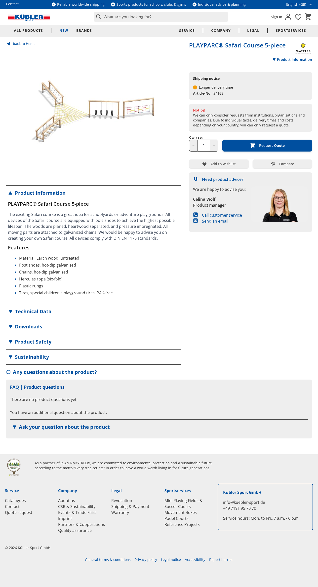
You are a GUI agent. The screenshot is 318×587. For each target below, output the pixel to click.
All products (28, 30)
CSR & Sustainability (76, 506)
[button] (93, 193)
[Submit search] (98, 17)
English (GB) (296, 4)
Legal (253, 30)
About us (66, 500)
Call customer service (222, 215)
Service (187, 30)
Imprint (65, 518)
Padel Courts (176, 518)
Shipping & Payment (130, 506)
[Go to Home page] (29, 17)
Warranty (120, 512)
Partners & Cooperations (81, 524)
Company (221, 30)
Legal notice (171, 559)
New (63, 30)
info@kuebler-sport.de (244, 502)
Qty (195, 138)
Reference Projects (182, 524)
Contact (12, 506)
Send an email (215, 221)
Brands (84, 30)
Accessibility (195, 559)
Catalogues (15, 500)
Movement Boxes (180, 512)
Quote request (18, 512)
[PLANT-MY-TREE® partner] (17, 467)
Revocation (121, 500)
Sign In (276, 16)
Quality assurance (75, 530)
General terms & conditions (108, 559)
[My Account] (288, 17)
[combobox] (161, 17)
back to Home (24, 43)
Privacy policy (146, 559)
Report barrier (221, 559)
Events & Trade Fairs (77, 512)
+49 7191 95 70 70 (239, 508)
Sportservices (291, 30)
